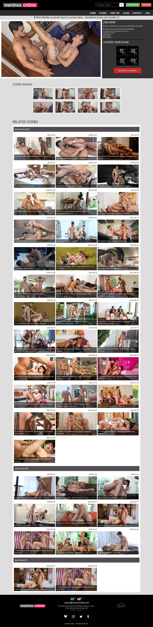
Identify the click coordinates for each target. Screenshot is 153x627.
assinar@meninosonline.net (76, 602)
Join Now (146, 5)
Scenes (103, 13)
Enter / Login (132, 5)
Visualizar (18, 158)
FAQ (147, 13)
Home (93, 13)
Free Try (115, 13)
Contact (137, 13)
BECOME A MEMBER (127, 70)
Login (126, 13)
